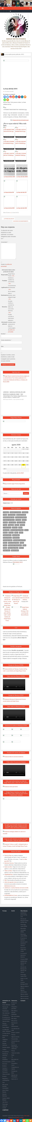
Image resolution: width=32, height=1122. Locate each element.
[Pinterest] (19, 97)
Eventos (24, 520)
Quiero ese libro (8, 867)
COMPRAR (5, 1110)
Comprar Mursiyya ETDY (24, 983)
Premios (13, 1034)
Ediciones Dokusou (9, 863)
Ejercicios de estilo (21, 515)
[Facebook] (2, 11)
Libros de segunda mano (10, 882)
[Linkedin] (16, 97)
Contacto (23, 1000)
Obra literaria (24, 911)
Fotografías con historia (15, 1068)
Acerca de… (14, 1000)
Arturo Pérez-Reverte (5, 1091)
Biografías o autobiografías (5, 1079)
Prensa (5, 545)
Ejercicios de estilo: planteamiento (14, 1024)
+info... (13, 275)
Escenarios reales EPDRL (24, 935)
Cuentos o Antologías (4, 1069)
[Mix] (25, 97)
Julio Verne (5, 1102)
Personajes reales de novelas (5, 1105)
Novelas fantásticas (5, 1058)
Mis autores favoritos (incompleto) (5, 1086)
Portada (4, 911)
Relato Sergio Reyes (13, 548)
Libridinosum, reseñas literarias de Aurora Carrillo (16, 887)
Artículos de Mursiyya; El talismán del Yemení (23, 969)
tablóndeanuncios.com (9, 886)
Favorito (5, 522)
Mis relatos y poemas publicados (14, 1012)
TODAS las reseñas (5, 1040)
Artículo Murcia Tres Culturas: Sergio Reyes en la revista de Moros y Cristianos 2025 (14, 396)
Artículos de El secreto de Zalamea (24, 943)
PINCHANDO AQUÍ (17, 562)
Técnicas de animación (5, 1007)
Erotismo (4, 1066)
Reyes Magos (5, 1027)
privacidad (16, 1117)
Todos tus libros (8, 870)
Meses (20, 527)
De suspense (5, 1051)
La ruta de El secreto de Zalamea (24, 955)
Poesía (21, 543)
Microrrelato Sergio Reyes (17, 530)
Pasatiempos (16, 537)
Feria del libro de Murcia (15, 1042)
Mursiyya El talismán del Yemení (11, 394)
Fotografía (10, 525)
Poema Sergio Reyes (13, 543)
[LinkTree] (10, 11)
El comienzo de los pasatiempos (6, 1018)
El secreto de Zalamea (21, 517)
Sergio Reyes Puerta (16, 39)
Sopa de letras (14, 550)
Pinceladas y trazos (14, 1064)
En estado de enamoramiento (20, 221)
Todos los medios (15, 1053)
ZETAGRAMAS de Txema (10, 895)
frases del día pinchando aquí (20, 120)
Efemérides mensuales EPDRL (23, 930)
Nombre (3, 334)
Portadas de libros (14, 1072)
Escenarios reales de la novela (23, 949)
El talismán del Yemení (8, 520)
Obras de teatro (6, 1074)
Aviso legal (26, 1115)
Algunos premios (24, 998)
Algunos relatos (24, 994)
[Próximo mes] (27, 444)
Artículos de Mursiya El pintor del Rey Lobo (24, 920)
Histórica (22, 525)
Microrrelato (6, 530)
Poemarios (5, 1072)
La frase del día (15, 212)
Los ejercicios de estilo (15, 1029)
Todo (21, 394)
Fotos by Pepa (7, 855)
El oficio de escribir (14, 1003)
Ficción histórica (21, 522)
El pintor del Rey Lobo (8, 517)
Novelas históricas (4, 1044)
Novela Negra (16, 535)
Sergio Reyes (6, 550)
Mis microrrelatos (15, 1016)
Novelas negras (6, 1047)
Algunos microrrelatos (24, 991)
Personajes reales (7, 540)
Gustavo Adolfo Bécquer (6, 1099)
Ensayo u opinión (15, 1032)
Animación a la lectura (15, 512)
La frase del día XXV (9, 218)
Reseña (21, 548)
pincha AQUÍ (20, 473)
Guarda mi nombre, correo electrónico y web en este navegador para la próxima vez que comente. (8, 358)
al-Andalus (5, 512)
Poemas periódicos (4, 1024)
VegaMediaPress (8, 874)
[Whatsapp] (4, 99)
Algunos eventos (15, 1036)
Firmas (5, 525)
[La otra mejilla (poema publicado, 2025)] (2, 54)
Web (2, 346)
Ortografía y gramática (14, 1007)
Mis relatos (14, 1018)
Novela (21, 532)
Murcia (26, 530)
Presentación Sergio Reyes (14, 545)
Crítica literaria (11, 515)
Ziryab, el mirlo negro (24, 979)
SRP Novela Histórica (7, 399)
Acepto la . (6, 265)
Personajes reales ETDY (19, 540)
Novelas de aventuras (5, 1054)
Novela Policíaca (7, 537)
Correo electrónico (6, 340)
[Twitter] (5, 11)
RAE (5, 880)
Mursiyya (11, 532)
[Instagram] (7, 11)
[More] (7, 99)
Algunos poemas (24, 996)
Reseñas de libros (5, 1036)
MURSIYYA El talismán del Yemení (24, 963)
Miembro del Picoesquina (14, 1076)
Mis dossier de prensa (14, 1060)
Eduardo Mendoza (4, 1095)
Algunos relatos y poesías (25, 987)
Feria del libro (12, 522)
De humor (4, 1063)
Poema (5, 543)
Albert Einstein (6, 212)
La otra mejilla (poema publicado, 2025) (14, 54)
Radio (24, 545)
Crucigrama (25, 512)
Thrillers (4, 1049)
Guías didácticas (6, 1004)
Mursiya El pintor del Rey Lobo (17, 392)
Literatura (5, 392)
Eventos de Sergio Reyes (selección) (14, 1046)
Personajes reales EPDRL (24, 925)
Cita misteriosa (5, 1013)
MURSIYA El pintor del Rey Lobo (24, 914)
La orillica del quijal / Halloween (6, 1030)
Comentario (4, 242)
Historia (17, 525)
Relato (4, 548)
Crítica (4, 515)
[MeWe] (22, 97)
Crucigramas (5, 1015)
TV (12, 1057)
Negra (16, 532)
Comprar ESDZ (24, 959)
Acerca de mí (14, 1079)
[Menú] (2, 8)
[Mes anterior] (5, 444)
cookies (21, 1117)
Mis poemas (14, 1020)
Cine (3, 1082)
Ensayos (4, 1076)
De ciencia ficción (6, 1061)
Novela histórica (7, 535)
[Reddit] (13, 97)
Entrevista (18, 520)
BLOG (13, 911)
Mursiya (5, 532)
